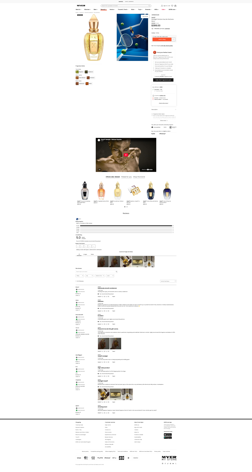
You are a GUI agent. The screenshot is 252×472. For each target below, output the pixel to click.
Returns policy (85, 451)
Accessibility (108, 446)
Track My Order (79, 425)
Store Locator (108, 432)
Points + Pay (78, 429)
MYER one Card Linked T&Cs (145, 451)
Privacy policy (157, 451)
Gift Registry (108, 439)
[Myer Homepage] (81, 6)
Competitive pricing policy (97, 451)
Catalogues (78, 439)
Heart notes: (79, 75)
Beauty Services (109, 437)
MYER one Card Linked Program (83, 442)
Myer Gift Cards (138, 427)
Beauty (77, 12)
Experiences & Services (110, 434)
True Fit (77, 437)
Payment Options (80, 427)
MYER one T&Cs (133, 451)
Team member (166, 451)
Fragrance (81, 12)
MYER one (136, 425)
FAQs (106, 427)
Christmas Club (138, 439)
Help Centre (108, 425)
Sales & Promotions (109, 442)
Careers (136, 429)
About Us (136, 432)
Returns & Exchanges (81, 434)
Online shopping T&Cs (110, 451)
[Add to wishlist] (173, 39)
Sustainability (137, 437)
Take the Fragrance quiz (163, 80)
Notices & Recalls (109, 444)
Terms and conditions (123, 451)
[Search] (149, 6)
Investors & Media (138, 434)
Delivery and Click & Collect (82, 432)
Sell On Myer (137, 442)
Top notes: (78, 69)
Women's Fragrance (89, 12)
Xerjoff (153, 17)
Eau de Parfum (97, 12)
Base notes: (79, 81)
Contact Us (107, 429)
